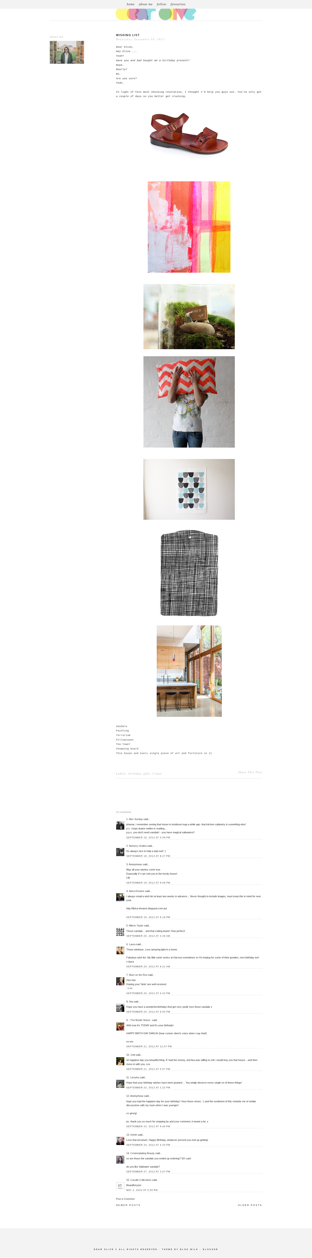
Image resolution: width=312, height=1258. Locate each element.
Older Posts (250, 1205)
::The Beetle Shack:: (140, 1020)
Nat (131, 1001)
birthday (135, 773)
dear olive (104, 1249)
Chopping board (127, 748)
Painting (122, 730)
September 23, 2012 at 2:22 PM (148, 1087)
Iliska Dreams (136, 891)
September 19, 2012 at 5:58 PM (148, 837)
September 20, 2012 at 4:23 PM (148, 993)
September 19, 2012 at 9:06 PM (148, 882)
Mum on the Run (138, 974)
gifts (146, 773)
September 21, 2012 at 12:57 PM (149, 1046)
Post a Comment (125, 1198)
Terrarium (123, 735)
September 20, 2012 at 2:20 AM (148, 936)
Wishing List (128, 35)
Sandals (121, 726)
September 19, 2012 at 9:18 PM (148, 917)
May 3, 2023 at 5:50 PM (142, 1190)
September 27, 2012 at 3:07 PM (148, 1171)
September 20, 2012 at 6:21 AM (148, 966)
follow (161, 4)
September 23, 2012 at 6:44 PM (148, 1126)
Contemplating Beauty (142, 1153)
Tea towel (123, 744)
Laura (132, 944)
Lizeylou (134, 1077)
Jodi (132, 1054)
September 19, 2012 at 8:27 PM (148, 856)
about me (146, 4)
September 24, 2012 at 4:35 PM (148, 1145)
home (131, 4)
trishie (133, 1134)
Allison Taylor (136, 925)
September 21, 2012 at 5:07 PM (148, 1069)
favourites (178, 4)
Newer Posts (128, 1205)
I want (157, 773)
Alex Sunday (136, 819)
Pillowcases (125, 739)
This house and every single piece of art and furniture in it (164, 753)
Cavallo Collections (140, 1180)
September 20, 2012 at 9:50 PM (148, 1011)
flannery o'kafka (138, 845)
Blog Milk (189, 1249)
